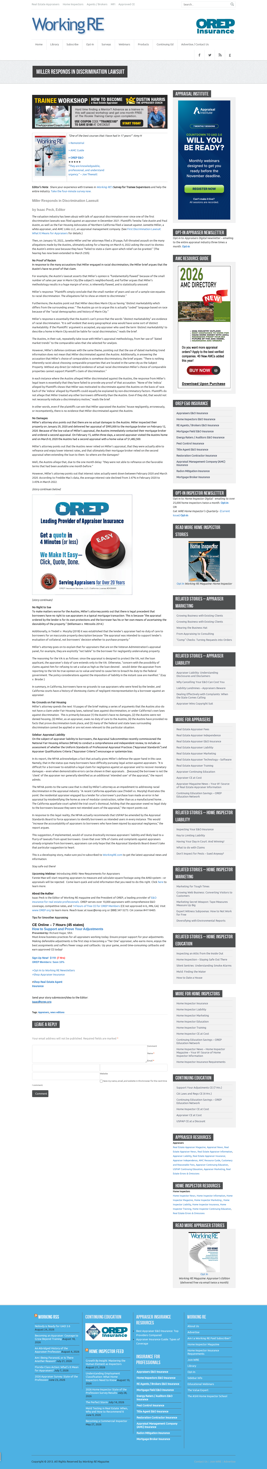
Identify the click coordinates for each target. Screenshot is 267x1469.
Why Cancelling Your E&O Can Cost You (200, 682)
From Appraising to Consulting (195, 634)
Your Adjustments (89, 929)
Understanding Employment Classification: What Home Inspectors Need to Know (103, 1377)
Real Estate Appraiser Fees (192, 729)
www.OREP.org (41, 910)
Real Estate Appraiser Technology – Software (204, 759)
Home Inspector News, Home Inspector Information (199, 1195)
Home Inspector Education (192, 1021)
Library (54, 44)
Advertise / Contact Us (195, 44)
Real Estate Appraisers (45, 4)
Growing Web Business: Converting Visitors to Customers (204, 894)
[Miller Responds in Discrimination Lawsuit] (73, 26)
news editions (57, 1012)
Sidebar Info (195, 1378)
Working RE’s (105, 187)
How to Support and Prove (53, 929)
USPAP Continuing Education (188, 1169)
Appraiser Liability (182, 1156)
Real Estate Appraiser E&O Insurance (198, 741)
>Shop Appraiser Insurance (48, 974)
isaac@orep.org (42, 1001)
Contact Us (201, 1461)
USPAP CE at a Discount (190, 1121)
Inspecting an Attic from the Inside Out (199, 953)
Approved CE (126, 4)
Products (143, 44)
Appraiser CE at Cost (189, 778)
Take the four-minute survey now (71, 191)
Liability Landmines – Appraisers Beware (200, 688)
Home (39, 44)
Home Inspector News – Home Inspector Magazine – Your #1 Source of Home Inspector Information (200, 1052)
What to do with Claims (190, 847)
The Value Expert (198, 1390)
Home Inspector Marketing (192, 1015)
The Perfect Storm (97, 1402)
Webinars (124, 44)
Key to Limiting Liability (190, 835)
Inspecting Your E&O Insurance (195, 829)
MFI (113, 4)
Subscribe (72, 44)
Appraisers (43, 1012)
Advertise (193, 1332)
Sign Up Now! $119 (44, 958)
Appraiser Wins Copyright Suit (194, 703)
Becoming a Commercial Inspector (106, 1421)
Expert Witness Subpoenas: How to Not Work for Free (204, 912)
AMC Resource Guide (209, 1160)
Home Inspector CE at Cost (192, 1033)
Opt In (180, 583)
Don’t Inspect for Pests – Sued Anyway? (200, 853)
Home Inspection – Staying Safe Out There (201, 959)
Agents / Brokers (97, 4)
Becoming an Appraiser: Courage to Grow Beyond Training (56, 1337)
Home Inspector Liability (191, 1009)
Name (150, 1053)
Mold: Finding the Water (191, 971)
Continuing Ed (165, 44)
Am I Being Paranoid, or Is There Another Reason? (54, 1359)
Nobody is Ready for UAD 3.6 (52, 1326)
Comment (152, 1046)
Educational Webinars (201, 1384)
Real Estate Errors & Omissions (189, 1213)
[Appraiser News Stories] (204, 1234)
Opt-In (90, 44)
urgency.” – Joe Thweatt (82, 174)
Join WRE (193, 1360)
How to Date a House (189, 977)
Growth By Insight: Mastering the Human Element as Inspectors (105, 1362)
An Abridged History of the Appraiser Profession (51, 1350)
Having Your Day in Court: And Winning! (200, 841)
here (160, 882)
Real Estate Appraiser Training (194, 765)
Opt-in (186, 246)
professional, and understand (86, 170)
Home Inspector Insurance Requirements (200, 1062)
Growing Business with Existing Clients (199, 615)
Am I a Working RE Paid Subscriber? (209, 1338)
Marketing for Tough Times (192, 886)
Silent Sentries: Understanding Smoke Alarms (204, 965)
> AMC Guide (76, 150)
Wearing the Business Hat (191, 628)
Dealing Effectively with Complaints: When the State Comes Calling (202, 695)
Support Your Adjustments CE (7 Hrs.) (199, 1087)
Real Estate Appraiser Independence (198, 735)
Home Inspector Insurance (192, 1003)
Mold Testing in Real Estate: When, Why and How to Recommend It (107, 1410)
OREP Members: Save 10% (48, 962)
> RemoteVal (76, 143)
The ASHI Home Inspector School (207, 1396)
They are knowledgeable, (84, 166)
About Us (193, 1326)
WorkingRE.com (112, 855)
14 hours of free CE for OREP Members (96, 906)
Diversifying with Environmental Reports (200, 920)
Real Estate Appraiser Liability (194, 747)
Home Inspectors (73, 4)
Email (150, 1060)
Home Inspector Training (191, 1027)
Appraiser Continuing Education (195, 771)
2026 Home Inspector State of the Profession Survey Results (106, 1391)
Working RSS (48, 1317)
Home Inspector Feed (106, 1351)
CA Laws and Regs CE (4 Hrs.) (194, 1093)
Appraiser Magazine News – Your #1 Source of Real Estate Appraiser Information (202, 785)
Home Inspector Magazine (203, 1344)
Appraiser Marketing (214, 1169)
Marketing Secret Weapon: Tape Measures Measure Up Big (202, 903)
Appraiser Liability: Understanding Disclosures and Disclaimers (197, 674)
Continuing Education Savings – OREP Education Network (199, 794)
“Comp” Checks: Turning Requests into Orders (204, 640)
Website (104, 1073)
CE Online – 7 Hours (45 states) (58, 925)
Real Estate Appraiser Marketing (196, 753)
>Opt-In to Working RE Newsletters (53, 970)
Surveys (106, 44)
